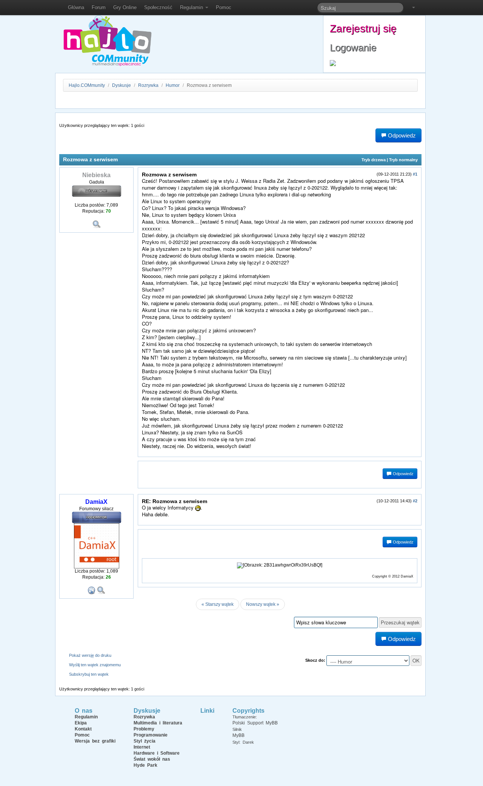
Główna (76, 7)
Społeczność (158, 7)
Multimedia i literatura (158, 723)
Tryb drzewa (373, 160)
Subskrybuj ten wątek (89, 674)
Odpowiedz (403, 473)
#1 (415, 174)
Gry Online (125, 7)
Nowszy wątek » (262, 604)
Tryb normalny (403, 160)
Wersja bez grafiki (95, 741)
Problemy (144, 729)
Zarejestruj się (363, 28)
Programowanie (151, 735)
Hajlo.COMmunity (87, 85)
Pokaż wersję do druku (90, 655)
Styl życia (144, 741)
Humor (173, 85)
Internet (142, 747)
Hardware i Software (157, 753)
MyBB (238, 735)
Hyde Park (145, 765)
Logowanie (353, 47)
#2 (415, 501)
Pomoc (223, 7)
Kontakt (83, 729)
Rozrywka (149, 85)
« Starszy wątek (218, 604)
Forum (99, 7)
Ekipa (81, 723)
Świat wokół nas (152, 759)
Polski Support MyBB (255, 723)
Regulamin (192, 7)
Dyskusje (121, 85)
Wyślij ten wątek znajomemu (95, 664)
